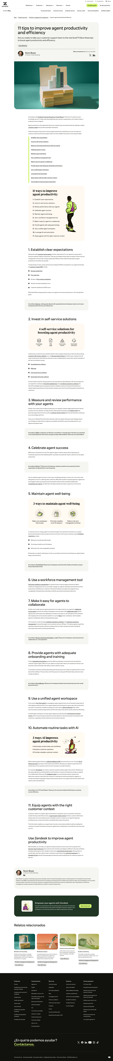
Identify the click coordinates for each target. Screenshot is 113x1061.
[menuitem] (108, 1)
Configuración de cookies (50, 1057)
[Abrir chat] (109, 1057)
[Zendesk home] (6, 4)
